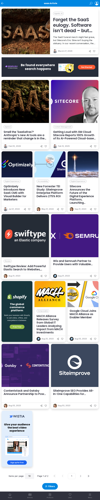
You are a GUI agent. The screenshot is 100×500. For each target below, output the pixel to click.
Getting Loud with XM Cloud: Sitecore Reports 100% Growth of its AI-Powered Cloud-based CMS (74, 137)
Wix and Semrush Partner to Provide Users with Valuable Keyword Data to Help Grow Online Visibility (72, 266)
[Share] (90, 51)
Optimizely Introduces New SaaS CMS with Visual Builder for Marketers (15, 192)
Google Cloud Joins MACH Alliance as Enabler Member (83, 314)
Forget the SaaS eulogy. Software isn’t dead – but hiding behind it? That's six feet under (72, 33)
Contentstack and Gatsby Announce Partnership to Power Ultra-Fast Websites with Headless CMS (25, 395)
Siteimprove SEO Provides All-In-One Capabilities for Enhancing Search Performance (74, 394)
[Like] (94, 51)
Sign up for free (17, 463)
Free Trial (17, 327)
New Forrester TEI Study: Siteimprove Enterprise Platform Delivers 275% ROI (50, 191)
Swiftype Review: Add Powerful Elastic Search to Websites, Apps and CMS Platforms (25, 269)
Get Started (86, 67)
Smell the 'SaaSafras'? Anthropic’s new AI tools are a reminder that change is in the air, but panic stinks (24, 137)
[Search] (91, 3)
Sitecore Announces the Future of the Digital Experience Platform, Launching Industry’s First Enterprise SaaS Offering (82, 199)
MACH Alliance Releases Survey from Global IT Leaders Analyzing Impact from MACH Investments (50, 324)
